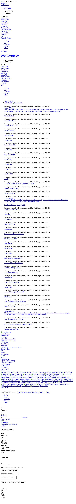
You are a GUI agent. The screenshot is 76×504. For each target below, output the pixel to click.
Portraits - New (5, 371)
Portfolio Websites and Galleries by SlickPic (31, 392)
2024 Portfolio (5, 366)
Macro (3, 352)
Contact (6, 46)
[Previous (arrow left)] (1, 414)
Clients (3, 355)
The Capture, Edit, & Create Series (11, 347)
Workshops (4, 345)
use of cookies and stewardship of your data (28, 502)
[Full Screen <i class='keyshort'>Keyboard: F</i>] (1, 409)
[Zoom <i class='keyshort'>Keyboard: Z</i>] (1, 412)
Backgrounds (5, 354)
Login (47, 392)
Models (3, 357)
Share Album (4, 18)
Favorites (7, 44)
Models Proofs (5, 359)
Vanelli (4, 422)
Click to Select (5, 349)
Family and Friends (6, 362)
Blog (5, 43)
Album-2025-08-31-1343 (8, 339)
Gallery (6, 41)
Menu (6, 48)
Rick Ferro (4, 367)
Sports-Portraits (5, 364)
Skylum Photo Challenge (8, 361)
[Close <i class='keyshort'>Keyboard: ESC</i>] (1, 407)
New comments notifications (16, 482)
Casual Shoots (5, 344)
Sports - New (5, 369)
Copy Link (25, 417)
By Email (3, 415)
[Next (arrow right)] (3, 414)
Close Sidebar (6, 419)
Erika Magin (4, 342)
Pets (2, 350)
